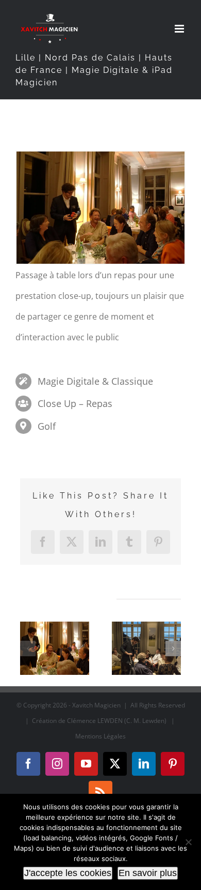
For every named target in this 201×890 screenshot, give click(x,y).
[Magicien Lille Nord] (54, 648)
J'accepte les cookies (67, 873)
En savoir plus (148, 873)
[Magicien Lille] (146, 648)
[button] (28, 648)
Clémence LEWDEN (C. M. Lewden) (116, 720)
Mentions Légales (100, 736)
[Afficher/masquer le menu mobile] (180, 28)
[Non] (188, 842)
